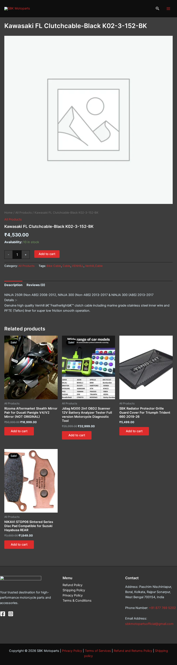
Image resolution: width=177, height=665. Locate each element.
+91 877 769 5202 (162, 608)
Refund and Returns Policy (133, 651)
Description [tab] (13, 285)
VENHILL (78, 266)
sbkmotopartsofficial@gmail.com (149, 624)
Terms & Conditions (77, 600)
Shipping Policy (74, 590)
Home (8, 212)
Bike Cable (54, 266)
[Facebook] (2, 613)
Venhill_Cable (94, 266)
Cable (66, 266)
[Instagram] (10, 613)
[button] (158, 8)
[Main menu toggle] (168, 8)
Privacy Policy (73, 595)
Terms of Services (98, 651)
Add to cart (47, 254)
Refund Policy (72, 585)
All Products (23, 212)
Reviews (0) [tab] (36, 285)
